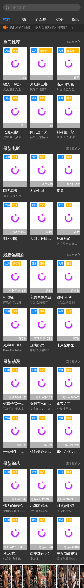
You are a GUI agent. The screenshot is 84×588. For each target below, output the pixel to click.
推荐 (6, 19)
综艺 (75, 19)
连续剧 (41, 19)
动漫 (59, 19)
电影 (23, 19)
